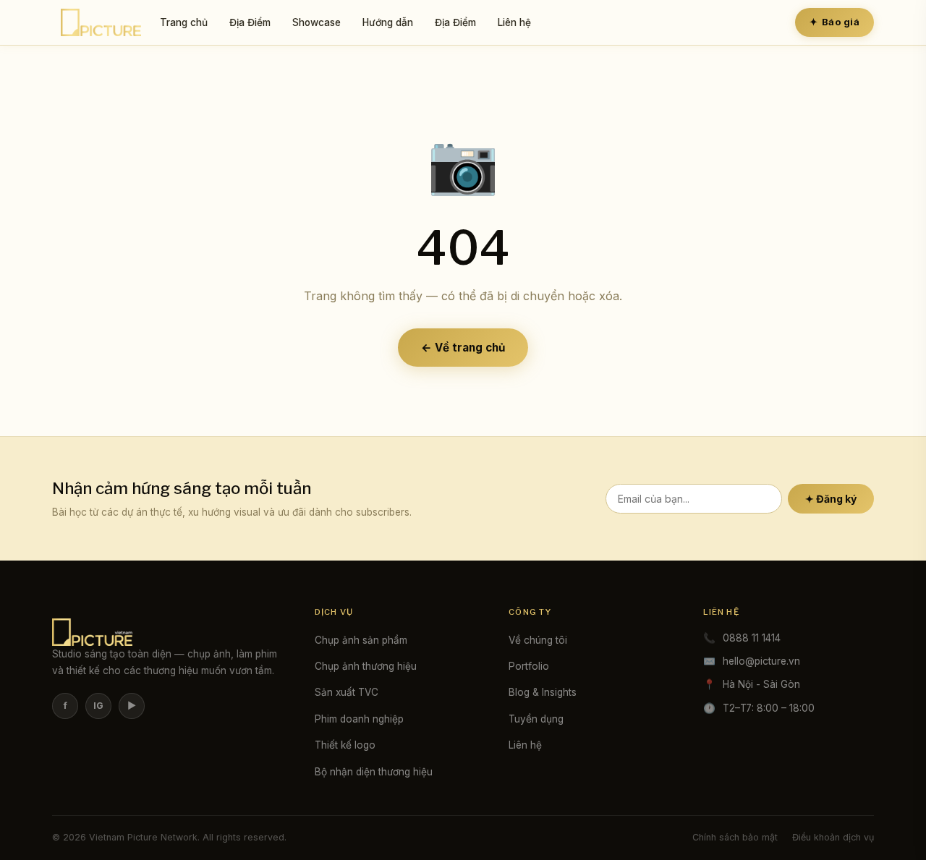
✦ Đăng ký (831, 499)
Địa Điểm (250, 22)
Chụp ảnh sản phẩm (361, 640)
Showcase (316, 22)
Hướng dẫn (387, 22)
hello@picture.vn (761, 661)
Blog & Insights (543, 692)
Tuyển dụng (536, 719)
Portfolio (529, 666)
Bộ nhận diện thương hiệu (374, 772)
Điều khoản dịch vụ (833, 837)
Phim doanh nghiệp (359, 719)
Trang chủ (184, 22)
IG (98, 705)
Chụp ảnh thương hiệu (366, 666)
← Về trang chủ (463, 347)
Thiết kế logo (345, 745)
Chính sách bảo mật (735, 837)
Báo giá (834, 21)
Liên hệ (514, 22)
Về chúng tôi (538, 640)
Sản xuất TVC (346, 692)
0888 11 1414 (752, 638)
